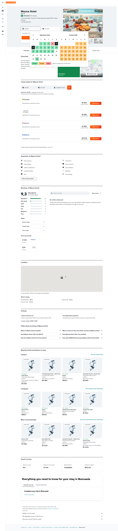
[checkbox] (29, 241)
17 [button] (48, 51)
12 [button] (56, 47)
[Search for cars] (3, 14)
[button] (2, 2)
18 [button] (52, 51)
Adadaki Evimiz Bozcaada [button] (69, 409)
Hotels (29, 527)
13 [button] (33, 51)
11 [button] (52, 47)
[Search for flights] (3, 7)
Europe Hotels (36, 527)
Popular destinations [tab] (41, 485)
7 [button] (73, 47)
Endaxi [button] (64, 375)
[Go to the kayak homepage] (11, 2)
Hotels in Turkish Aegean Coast (61, 527)
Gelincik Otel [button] (25, 409)
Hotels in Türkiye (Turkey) (46, 527)
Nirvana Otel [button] (25, 439)
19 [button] (56, 51)
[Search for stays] (3, 10)
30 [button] (45, 59)
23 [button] (45, 55)
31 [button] (84, 59)
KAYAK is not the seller (28, 513)
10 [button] (48, 47)
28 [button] (37, 59)
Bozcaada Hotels (73, 527)
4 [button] (52, 43)
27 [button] (33, 59)
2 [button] (44, 43)
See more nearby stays (97, 354)
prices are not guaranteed (52, 508)
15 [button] (41, 51)
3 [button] (48, 43)
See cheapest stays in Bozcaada (94, 388)
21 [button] (37, 55)
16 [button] (44, 51)
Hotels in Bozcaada (29, 494)
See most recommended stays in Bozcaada (91, 419)
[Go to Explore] (3, 18)
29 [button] (41, 59)
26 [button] (56, 55)
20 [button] (33, 55)
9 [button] (44, 47)
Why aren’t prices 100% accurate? (32, 519)
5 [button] (56, 43)
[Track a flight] (3, 22)
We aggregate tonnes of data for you (32, 516)
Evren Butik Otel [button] (46, 439)
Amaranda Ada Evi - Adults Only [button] (91, 374)
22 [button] (41, 55)
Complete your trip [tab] (28, 485)
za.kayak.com (23, 527)
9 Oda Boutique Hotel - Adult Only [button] (51, 374)
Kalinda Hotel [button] (86, 440)
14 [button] (37, 51)
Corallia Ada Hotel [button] (88, 409)
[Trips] (3, 26)
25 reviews (34, 16)
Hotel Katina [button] (25, 375)
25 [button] (52, 55)
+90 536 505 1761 (26, 22)
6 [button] (33, 47)
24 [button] (48, 55)
